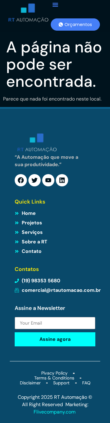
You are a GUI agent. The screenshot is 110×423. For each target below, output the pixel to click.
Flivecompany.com (55, 412)
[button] (55, 4)
